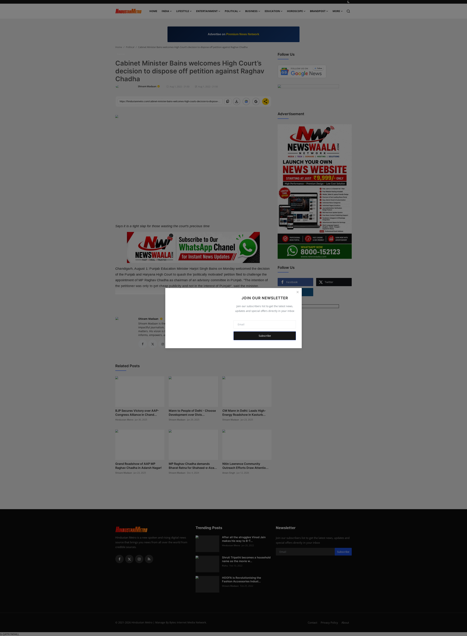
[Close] (297, 292)
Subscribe (265, 335)
